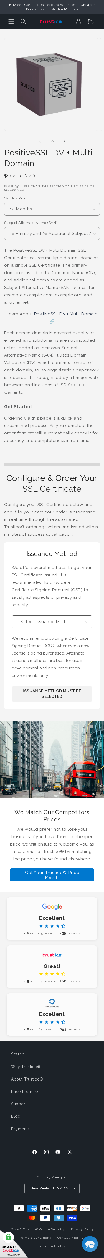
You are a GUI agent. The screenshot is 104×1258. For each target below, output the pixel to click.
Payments (20, 1129)
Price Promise (24, 1091)
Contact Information (73, 1238)
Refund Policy (55, 1246)
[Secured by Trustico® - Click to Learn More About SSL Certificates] (14, 1244)
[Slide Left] (40, 141)
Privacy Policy (82, 1229)
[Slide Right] (64, 141)
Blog (15, 1116)
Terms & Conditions (35, 1238)
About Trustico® (27, 1079)
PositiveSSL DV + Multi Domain (65, 313)
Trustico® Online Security (44, 1229)
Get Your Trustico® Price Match (52, 875)
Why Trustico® (26, 1067)
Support (19, 1104)
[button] (11, 21)
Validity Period (16, 198)
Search (17, 1054)
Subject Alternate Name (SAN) (30, 223)
